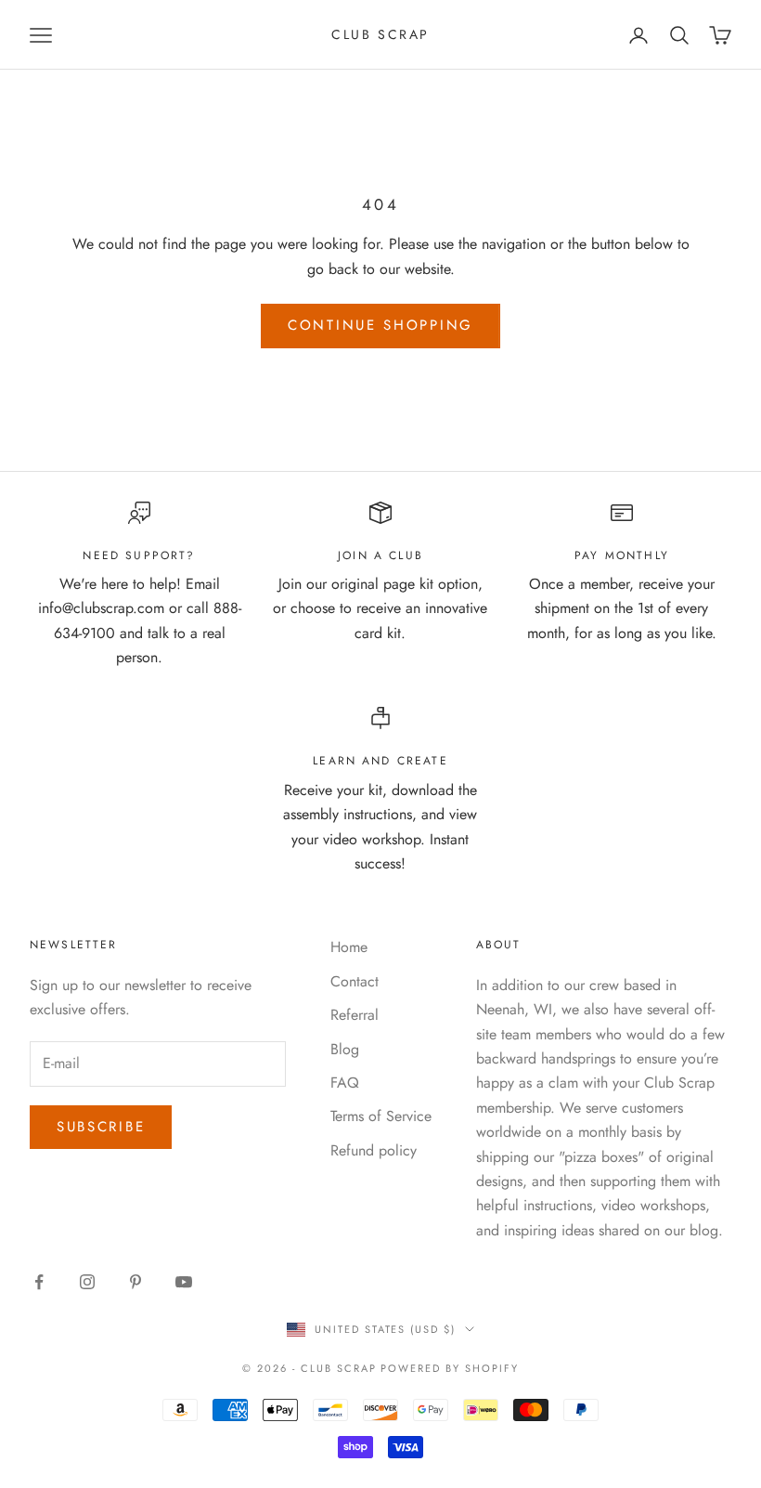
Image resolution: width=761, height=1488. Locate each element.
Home (349, 947)
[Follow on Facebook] (39, 1282)
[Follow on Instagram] (87, 1282)
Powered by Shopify (449, 1368)
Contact (354, 981)
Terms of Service (381, 1116)
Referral (354, 1014)
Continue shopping (380, 325)
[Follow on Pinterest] (135, 1282)
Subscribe (101, 1126)
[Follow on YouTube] (183, 1282)
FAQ (344, 1082)
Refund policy (373, 1150)
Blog (344, 1049)
